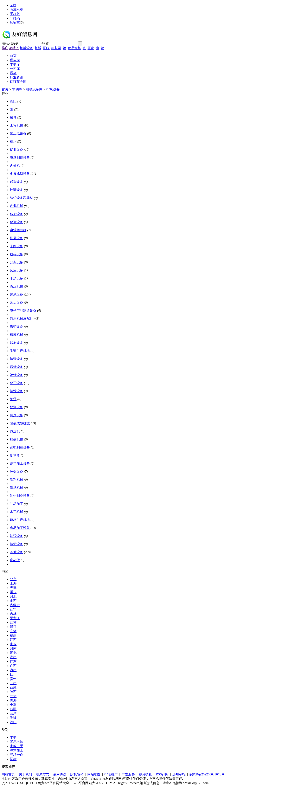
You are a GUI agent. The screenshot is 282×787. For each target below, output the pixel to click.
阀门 (13, 101)
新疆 (13, 709)
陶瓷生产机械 (20, 351)
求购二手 (16, 746)
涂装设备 (16, 359)
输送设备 (16, 536)
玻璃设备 (16, 190)
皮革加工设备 (20, 463)
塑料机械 (16, 479)
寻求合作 (16, 754)
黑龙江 (15, 618)
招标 (13, 759)
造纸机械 (16, 487)
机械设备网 (34, 89)
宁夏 (13, 705)
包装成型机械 (20, 423)
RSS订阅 (162, 774)
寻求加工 (16, 750)
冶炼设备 (16, 375)
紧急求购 (16, 741)
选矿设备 (16, 326)
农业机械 (16, 206)
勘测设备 (16, 407)
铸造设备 (16, 544)
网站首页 (8, 774)
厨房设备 (16, 415)
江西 (13, 639)
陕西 (13, 692)
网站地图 (94, 774)
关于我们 (25, 774)
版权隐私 (76, 774)
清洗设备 (16, 391)
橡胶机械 (16, 334)
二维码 (15, 18)
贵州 (13, 678)
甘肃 (13, 696)
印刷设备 (16, 342)
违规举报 (179, 774)
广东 (13, 661)
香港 (13, 718)
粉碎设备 (16, 254)
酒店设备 (16, 302)
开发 (91, 48)
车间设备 (16, 246)
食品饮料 (74, 48)
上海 (13, 583)
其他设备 (16, 552)
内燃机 (15, 165)
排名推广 (111, 774)
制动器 (15, 455)
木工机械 (16, 512)
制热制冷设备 (20, 495)
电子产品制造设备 (23, 310)
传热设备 (16, 214)
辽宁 (13, 609)
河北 (13, 596)
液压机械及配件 (21, 318)
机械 (38, 48)
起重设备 (16, 181)
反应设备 (16, 270)
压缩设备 (16, 367)
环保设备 (16, 471)
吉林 (13, 613)
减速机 (15, 431)
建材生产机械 (20, 520)
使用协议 (59, 774)
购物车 (15, 22)
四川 (13, 674)
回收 (46, 48)
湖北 (13, 652)
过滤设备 (16, 294)
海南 (13, 670)
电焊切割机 (18, 230)
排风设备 (53, 89)
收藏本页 (16, 9)
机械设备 (26, 48)
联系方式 (42, 774)
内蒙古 (15, 605)
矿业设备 (16, 149)
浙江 (13, 626)
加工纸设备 (18, 133)
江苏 (13, 622)
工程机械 (16, 125)
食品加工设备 (20, 528)
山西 (13, 600)
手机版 (15, 14)
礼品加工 (16, 503)
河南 (13, 648)
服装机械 (16, 439)
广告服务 (128, 774)
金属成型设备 (20, 173)
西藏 (13, 687)
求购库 (17, 89)
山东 (13, 644)
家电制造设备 (20, 447)
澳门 (13, 722)
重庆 (13, 592)
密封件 (15, 560)
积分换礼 (145, 774)
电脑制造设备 (20, 157)
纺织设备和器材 (21, 198)
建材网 (56, 48)
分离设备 (16, 262)
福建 (13, 635)
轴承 (13, 399)
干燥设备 (16, 278)
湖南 (13, 657)
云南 (13, 683)
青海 (13, 700)
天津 (13, 587)
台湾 (13, 713)
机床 (13, 141)
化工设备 (16, 383)
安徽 (13, 631)
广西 (13, 665)
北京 (13, 579)
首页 (5, 89)
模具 (13, 117)
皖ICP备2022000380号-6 (207, 774)
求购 (13, 737)
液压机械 (16, 286)
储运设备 (16, 222)
